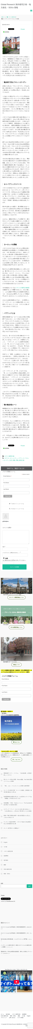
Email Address (7, 476)
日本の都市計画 (8, 869)
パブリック (21, 458)
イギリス (6, 458)
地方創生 (6, 860)
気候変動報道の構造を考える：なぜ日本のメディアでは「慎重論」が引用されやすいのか (18, 797)
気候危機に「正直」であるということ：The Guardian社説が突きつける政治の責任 (18, 803)
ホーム (2, 1014)
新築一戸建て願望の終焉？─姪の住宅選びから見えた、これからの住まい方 (17, 816)
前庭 (14, 460)
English (5, 842)
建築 (5, 864)
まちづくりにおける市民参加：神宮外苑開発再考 (13, 927)
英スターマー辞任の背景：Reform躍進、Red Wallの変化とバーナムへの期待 (18, 780)
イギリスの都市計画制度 (22, 287)
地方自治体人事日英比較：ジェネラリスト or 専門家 (14, 939)
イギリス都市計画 (9, 456)
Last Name (6, 489)
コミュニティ (13, 458)
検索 (2, 883)
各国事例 (6, 855)
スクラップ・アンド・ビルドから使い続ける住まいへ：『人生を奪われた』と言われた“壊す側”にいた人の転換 (18, 810)
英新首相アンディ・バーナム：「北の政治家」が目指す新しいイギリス (18, 774)
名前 (3, 546)
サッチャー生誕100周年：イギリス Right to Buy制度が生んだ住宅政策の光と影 (17, 822)
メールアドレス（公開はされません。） (11, 552)
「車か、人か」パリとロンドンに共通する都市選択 (16, 785)
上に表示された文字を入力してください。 (14, 560)
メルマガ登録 (20, 1017)
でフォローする (17, 503)
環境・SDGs (7, 873)
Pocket (23, 29)
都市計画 (21, 460)
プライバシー (4, 1017)
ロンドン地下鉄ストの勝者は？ (11, 828)
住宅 (11, 460)
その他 (5, 846)
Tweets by (3, 901)
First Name (6, 482)
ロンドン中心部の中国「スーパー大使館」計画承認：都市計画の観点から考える (18, 791)
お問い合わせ (12, 1017)
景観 (17, 460)
